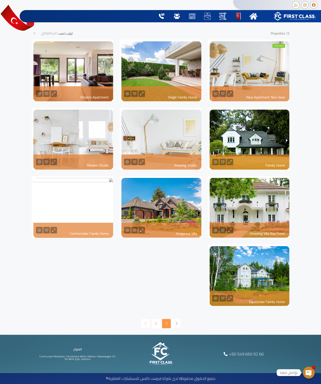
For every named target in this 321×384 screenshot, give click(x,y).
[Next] (145, 323)
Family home (275, 165)
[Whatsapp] (296, 5)
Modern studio (98, 165)
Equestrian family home (267, 301)
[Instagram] (305, 5)
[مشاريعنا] (222, 16)
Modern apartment (94, 97)
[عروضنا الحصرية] (207, 16)
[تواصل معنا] (161, 16)
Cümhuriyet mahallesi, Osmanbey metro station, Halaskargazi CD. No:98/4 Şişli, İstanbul (77, 357)
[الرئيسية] (253, 16)
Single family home (182, 97)
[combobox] (44, 33)
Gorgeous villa (186, 233)
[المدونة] (192, 16)
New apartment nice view (265, 97)
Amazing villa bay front (267, 233)
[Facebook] (314, 5)
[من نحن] (177, 16)
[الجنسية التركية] (238, 16)
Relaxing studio (185, 165)
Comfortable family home (89, 233)
